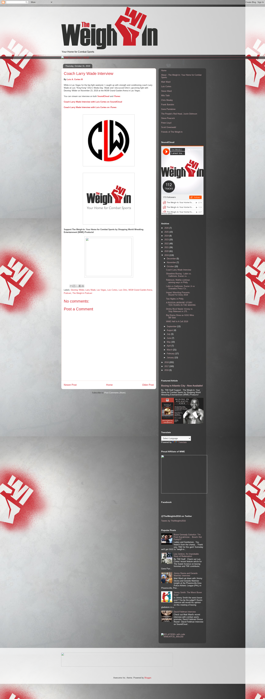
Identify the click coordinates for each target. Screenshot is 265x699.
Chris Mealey (167, 100)
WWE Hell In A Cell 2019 (177, 321)
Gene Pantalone (168, 109)
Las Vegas (101, 290)
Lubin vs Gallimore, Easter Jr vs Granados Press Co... (180, 287)
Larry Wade (90, 290)
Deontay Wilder (77, 290)
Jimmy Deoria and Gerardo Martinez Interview (186, 574)
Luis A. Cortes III (75, 79)
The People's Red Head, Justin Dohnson (179, 114)
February (171, 353)
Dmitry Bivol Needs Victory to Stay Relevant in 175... (179, 310)
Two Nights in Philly (175, 299)
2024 (166, 236)
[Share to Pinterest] (82, 286)
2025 (166, 232)
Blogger (147, 678)
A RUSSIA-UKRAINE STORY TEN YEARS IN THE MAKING (181, 303)
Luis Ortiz (123, 290)
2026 (166, 228)
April (169, 346)
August (170, 330)
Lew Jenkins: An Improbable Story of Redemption (186, 555)
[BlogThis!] (74, 286)
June (169, 338)
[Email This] (71, 286)
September (172, 326)
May (169, 342)
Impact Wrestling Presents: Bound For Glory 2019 (178, 293)
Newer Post (70, 385)
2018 (166, 362)
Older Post (148, 385)
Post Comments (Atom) (114, 393)
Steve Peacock (168, 118)
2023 (166, 239)
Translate (182, 442)
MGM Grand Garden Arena (140, 290)
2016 (166, 370)
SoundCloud (103, 96)
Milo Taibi (165, 95)
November (172, 262)
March (170, 350)
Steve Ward (166, 91)
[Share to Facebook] (79, 286)
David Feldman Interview (185, 612)
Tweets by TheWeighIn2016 (173, 521)
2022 (166, 243)
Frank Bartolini (167, 104)
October (171, 266)
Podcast (67, 293)
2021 (166, 247)
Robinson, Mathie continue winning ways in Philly (178, 281)
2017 (166, 366)
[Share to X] (77, 286)
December (172, 258)
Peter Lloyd (166, 123)
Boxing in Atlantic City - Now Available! (182, 385)
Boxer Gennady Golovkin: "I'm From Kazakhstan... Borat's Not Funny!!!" (188, 537)
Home (109, 385)
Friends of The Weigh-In (171, 132)
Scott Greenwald (168, 127)
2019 (166, 255)
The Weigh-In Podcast (82, 293)
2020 (166, 251)
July (169, 334)
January (171, 357)
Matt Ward (165, 82)
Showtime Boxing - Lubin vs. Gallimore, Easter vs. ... (179, 274)
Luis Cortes (112, 290)
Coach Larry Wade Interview (178, 270)
